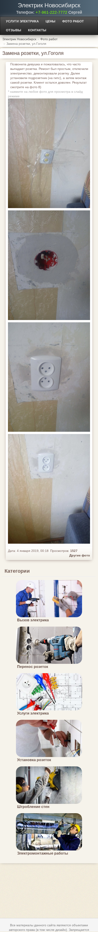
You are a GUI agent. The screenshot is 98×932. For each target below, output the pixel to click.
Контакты (37, 30)
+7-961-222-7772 (51, 12)
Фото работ (73, 21)
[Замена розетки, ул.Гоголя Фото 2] (49, 377)
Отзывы (13, 30)
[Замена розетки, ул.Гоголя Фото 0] (49, 153)
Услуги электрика (22, 21)
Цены (50, 21)
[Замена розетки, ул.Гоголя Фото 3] (49, 489)
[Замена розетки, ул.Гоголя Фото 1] (49, 265)
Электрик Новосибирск (49, 5)
